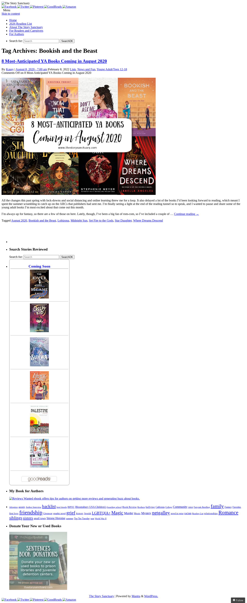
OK (67, 41)
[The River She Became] (39, 297)
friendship (30, 512)
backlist (49, 506)
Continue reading (186, 214)
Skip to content (11, 13)
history (79, 513)
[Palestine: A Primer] (39, 432)
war (92, 518)
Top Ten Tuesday (82, 518)
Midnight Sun (79, 220)
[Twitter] (23, 6)
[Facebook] (9, 6)
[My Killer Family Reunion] (39, 466)
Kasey (10, 69)
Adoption (13, 507)
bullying (150, 507)
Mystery (146, 513)
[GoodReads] (53, 6)
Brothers (141, 507)
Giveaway (47, 513)
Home (13, 20)
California (160, 507)
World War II (101, 518)
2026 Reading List (20, 23)
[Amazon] (69, 6)
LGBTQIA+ (101, 513)
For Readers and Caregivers (26, 30)
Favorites (237, 507)
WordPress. (151, 596)
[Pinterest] (37, 6)
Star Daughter (123, 220)
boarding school (114, 507)
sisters (28, 518)
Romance (228, 512)
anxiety (22, 507)
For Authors (16, 34)
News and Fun (86, 69)
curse (190, 507)
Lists (73, 69)
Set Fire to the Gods (101, 220)
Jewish (87, 513)
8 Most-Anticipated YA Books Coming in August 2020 (54, 61)
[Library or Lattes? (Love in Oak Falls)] (39, 398)
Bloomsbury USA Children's (90, 506)
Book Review (129, 507)
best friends (62, 507)
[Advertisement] (79, 234)
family (217, 506)
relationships (211, 513)
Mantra (136, 596)
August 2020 (19, 220)
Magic (117, 512)
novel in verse (177, 513)
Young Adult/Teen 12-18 (112, 69)
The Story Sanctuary (101, 596)
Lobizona (63, 220)
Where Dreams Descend (148, 220)
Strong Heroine (56, 518)
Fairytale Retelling (202, 507)
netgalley (161, 512)
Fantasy (228, 507)
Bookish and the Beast (42, 220)
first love (14, 513)
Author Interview (33, 507)
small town (40, 518)
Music (137, 513)
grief (70, 512)
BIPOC (71, 507)
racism (187, 513)
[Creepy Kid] (39, 331)
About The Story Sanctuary (26, 27)
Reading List (197, 513)
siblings (15, 518)
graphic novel (59, 513)
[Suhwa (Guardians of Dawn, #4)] (39, 365)
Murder (128, 513)
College (168, 507)
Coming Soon (39, 266)
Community (180, 506)
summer (69, 518)
